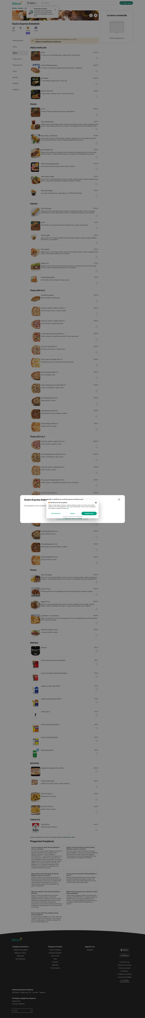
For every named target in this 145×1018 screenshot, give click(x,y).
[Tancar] (119, 499)
